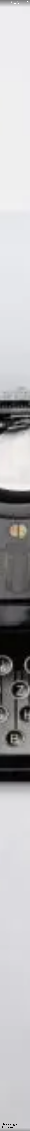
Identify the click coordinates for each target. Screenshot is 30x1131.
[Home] (15, 2)
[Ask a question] (28, 2)
